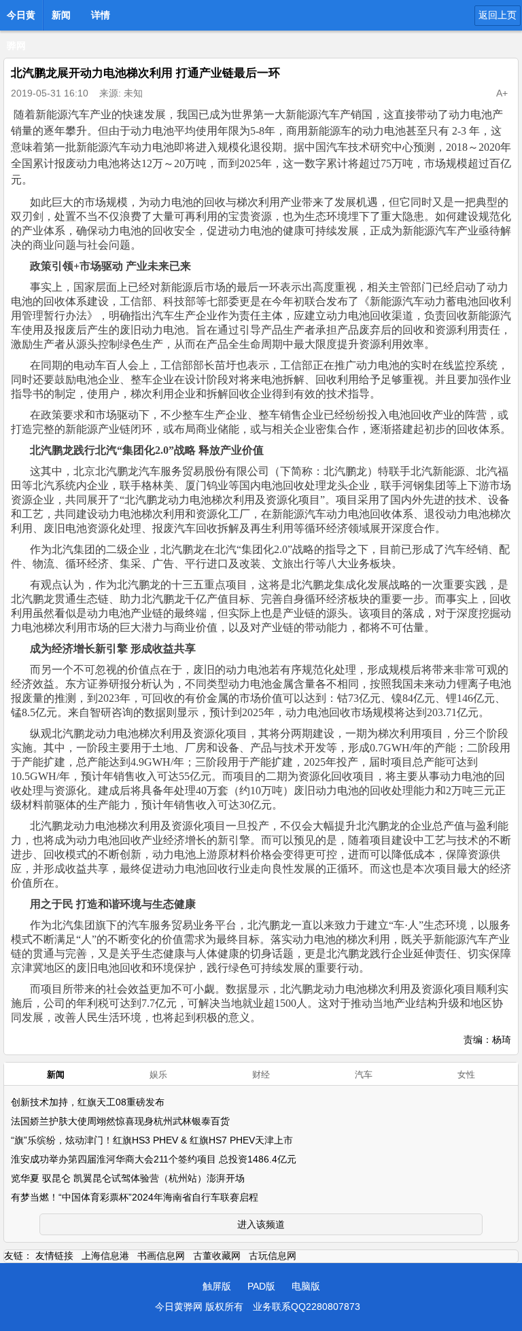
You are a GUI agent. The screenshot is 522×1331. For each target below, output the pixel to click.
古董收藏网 (217, 1255)
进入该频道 (261, 1224)
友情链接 (54, 1255)
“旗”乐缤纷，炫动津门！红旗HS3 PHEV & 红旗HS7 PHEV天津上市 (152, 1140)
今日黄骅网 (21, 19)
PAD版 (261, 1286)
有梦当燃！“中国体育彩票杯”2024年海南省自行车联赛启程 (134, 1197)
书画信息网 (161, 1255)
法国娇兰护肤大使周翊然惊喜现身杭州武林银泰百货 (120, 1121)
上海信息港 (105, 1255)
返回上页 (497, 15)
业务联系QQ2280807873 (306, 1306)
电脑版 (306, 1286)
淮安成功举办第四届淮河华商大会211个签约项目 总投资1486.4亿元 (153, 1159)
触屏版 (217, 1286)
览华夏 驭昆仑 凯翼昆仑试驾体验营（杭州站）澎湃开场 (128, 1178)
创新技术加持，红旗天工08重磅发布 (87, 1102)
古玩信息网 (272, 1255)
